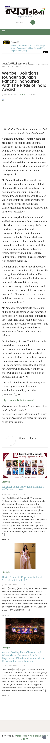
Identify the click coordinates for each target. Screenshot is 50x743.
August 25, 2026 (10, 666)
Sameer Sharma (28, 438)
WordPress (20, 735)
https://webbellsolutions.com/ (18, 400)
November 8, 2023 (10, 95)
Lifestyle (23, 95)
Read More (6, 696)
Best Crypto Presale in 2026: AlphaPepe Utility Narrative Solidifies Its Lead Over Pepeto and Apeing (28, 48)
